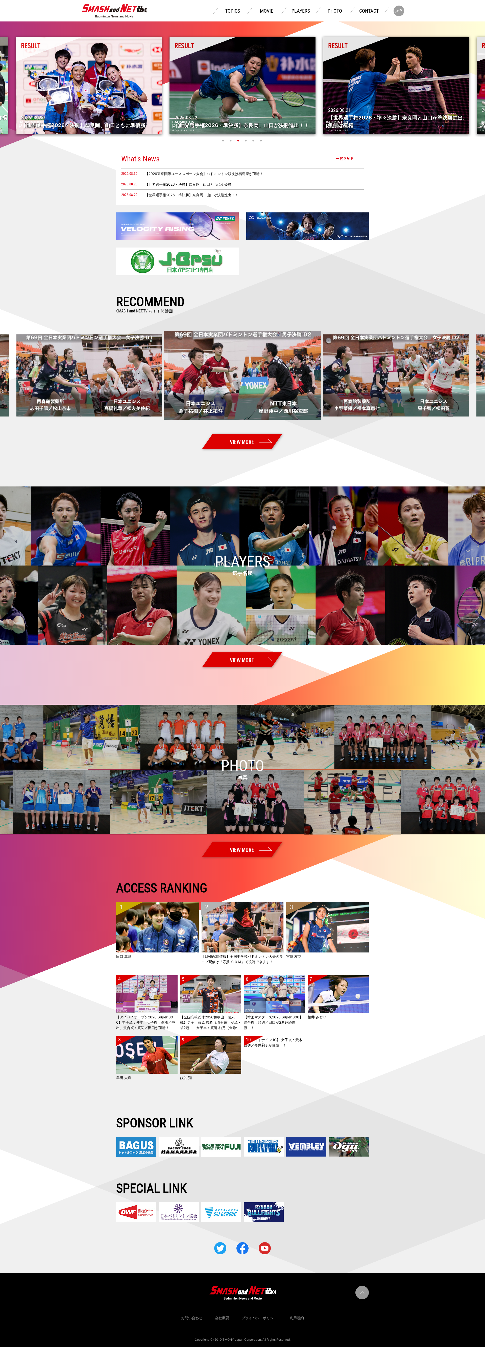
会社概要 (222, 1318)
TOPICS (232, 11)
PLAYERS (301, 11)
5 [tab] (253, 140)
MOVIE (266, 11)
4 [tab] (246, 140)
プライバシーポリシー (259, 1318)
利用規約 (297, 1318)
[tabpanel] (242, 85)
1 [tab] (223, 140)
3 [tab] (238, 140)
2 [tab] (231, 140)
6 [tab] (261, 140)
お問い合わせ (191, 1318)
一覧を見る (345, 159)
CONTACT (369, 11)
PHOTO (335, 11)
